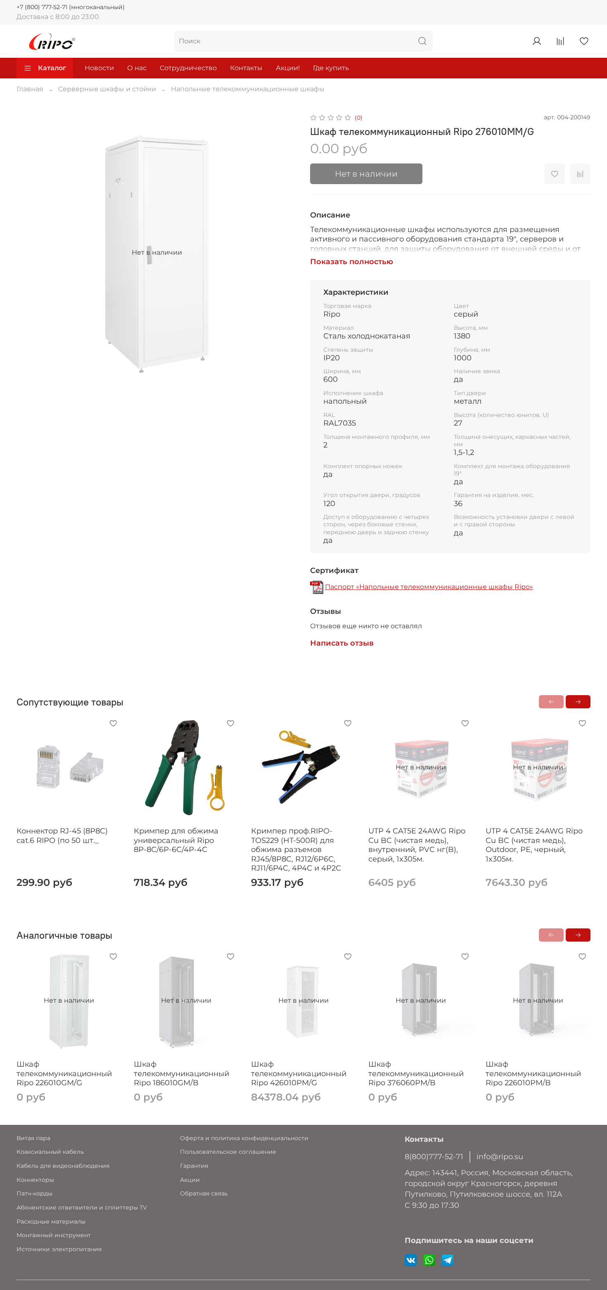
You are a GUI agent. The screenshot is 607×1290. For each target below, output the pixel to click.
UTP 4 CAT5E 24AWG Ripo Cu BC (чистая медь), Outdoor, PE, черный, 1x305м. (534, 845)
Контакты (246, 68)
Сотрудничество (188, 68)
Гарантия (194, 1165)
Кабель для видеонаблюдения (63, 1165)
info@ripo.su (500, 1156)
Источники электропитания (59, 1249)
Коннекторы (35, 1179)
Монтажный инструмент (54, 1235)
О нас (137, 68)
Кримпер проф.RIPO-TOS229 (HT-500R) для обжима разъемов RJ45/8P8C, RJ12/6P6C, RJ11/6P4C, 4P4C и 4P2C (296, 849)
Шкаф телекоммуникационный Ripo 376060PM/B (416, 1073)
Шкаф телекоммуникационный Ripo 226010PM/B (533, 1073)
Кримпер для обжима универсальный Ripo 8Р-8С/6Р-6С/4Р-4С (176, 840)
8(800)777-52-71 (434, 1156)
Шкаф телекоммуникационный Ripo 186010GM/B (181, 1073)
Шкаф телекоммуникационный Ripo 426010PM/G (298, 1073)
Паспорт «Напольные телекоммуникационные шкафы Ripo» (429, 587)
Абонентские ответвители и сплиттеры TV (82, 1207)
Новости (99, 68)
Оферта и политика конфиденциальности (244, 1138)
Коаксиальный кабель (50, 1151)
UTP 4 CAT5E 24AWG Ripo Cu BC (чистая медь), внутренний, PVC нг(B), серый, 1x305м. (416, 845)
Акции (190, 1179)
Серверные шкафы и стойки (107, 89)
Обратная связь (204, 1193)
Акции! (288, 68)
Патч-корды (34, 1193)
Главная (30, 89)
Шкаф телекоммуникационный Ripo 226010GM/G (64, 1073)
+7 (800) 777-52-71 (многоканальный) (71, 7)
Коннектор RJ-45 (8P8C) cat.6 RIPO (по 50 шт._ (62, 835)
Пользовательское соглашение (228, 1151)
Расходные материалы (51, 1221)
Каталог (52, 68)
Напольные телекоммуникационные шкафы (248, 89)
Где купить (331, 68)
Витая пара (33, 1138)
